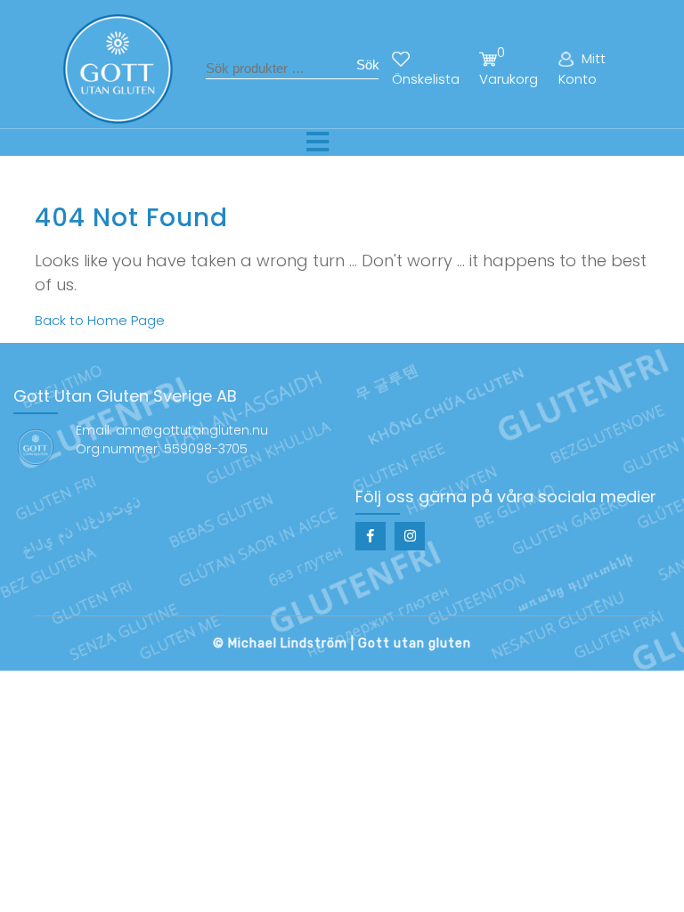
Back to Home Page (100, 320)
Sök (367, 64)
